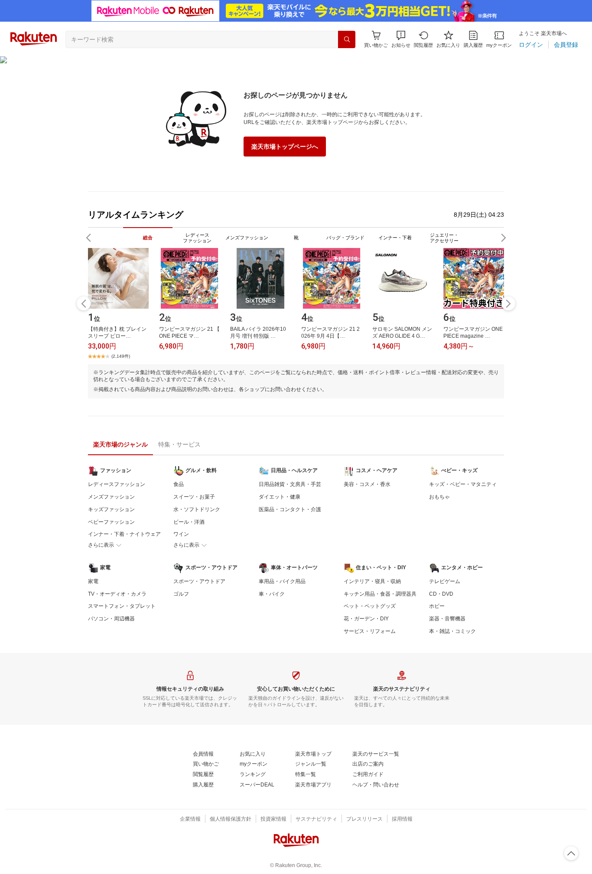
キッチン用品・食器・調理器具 (380, 594)
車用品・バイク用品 (282, 581)
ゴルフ (181, 594)
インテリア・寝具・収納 (372, 581)
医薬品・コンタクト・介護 (290, 509)
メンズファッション (111, 497)
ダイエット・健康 (279, 497)
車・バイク (272, 594)
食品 (178, 484)
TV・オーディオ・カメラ (117, 594)
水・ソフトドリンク (196, 509)
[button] (400, 39)
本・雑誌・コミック (452, 631)
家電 (93, 581)
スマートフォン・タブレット (122, 606)
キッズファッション (111, 509)
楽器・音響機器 (447, 619)
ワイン (181, 534)
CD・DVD (441, 594)
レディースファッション (116, 484)
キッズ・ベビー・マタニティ (463, 484)
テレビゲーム (444, 581)
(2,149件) (120, 356)
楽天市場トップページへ (284, 146)
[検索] (346, 39)
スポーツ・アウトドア (199, 581)
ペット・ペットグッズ (370, 606)
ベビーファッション (111, 522)
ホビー (437, 606)
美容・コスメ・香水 (367, 484)
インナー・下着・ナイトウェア (124, 534)
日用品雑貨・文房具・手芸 (290, 484)
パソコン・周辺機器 (111, 619)
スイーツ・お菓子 (194, 497)
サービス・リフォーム (370, 631)
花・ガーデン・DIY (366, 619)
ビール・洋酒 (189, 522)
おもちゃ (439, 497)
